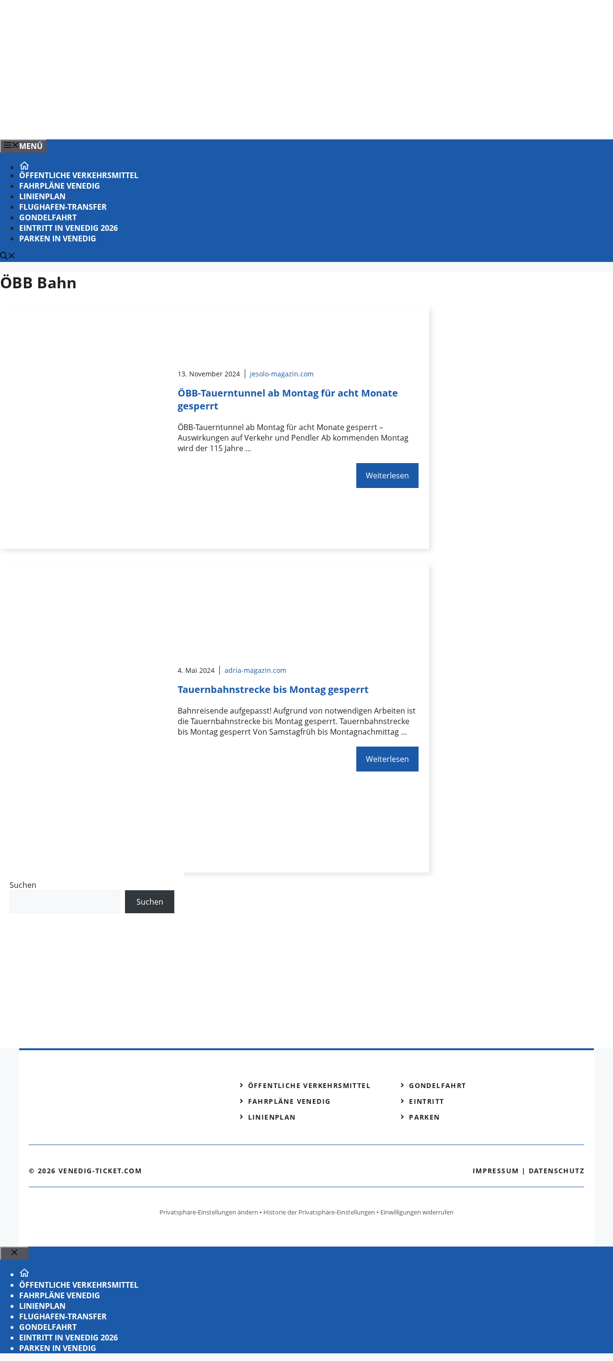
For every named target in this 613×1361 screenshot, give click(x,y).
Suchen (23, 885)
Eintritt (426, 1101)
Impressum (496, 1170)
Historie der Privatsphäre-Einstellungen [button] (319, 1212)
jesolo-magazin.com (282, 373)
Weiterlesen (387, 475)
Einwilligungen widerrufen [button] (417, 1212)
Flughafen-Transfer (63, 207)
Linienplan (42, 196)
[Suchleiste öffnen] (7, 256)
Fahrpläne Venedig (59, 186)
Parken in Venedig (57, 238)
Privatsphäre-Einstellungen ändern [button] (208, 1212)
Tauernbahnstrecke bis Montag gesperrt (273, 689)
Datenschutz (556, 1170)
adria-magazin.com (255, 670)
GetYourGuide (80, 933)
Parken (424, 1117)
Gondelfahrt (48, 217)
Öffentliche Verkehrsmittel (78, 175)
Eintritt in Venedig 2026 (68, 228)
